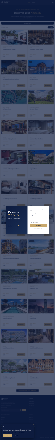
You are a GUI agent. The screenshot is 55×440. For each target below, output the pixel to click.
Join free (38, 225)
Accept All (8, 435)
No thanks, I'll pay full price (38, 230)
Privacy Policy (13, 432)
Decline (17, 435)
